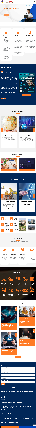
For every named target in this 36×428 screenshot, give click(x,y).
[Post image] (9, 124)
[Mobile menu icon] (34, 2)
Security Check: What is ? (6, 380)
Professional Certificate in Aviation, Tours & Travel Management (27, 203)
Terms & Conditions (4, 422)
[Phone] (27, 427)
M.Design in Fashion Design (9, 169)
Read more (9, 146)
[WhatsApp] (10, 427)
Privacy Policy (16, 422)
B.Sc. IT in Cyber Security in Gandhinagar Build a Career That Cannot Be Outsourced (27, 342)
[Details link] (10, 124)
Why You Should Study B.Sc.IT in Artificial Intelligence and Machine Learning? (8, 325)
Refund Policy (11, 422)
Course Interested (4, 376)
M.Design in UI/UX (27, 169)
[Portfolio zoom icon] (8, 124)
